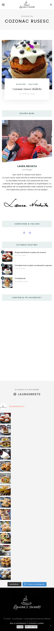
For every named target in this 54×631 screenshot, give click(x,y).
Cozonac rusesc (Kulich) (27, 89)
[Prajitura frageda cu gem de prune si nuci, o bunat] (5, 562)
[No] (50, 625)
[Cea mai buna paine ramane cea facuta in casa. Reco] (5, 502)
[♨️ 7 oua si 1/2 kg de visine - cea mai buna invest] (5, 442)
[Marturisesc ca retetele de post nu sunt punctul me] (5, 574)
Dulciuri (33, 84)
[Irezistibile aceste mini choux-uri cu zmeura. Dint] (5, 478)
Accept (20, 627)
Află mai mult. (31, 627)
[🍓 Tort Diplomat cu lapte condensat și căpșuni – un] (5, 454)
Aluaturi (21, 84)
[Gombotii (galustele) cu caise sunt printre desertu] (5, 466)
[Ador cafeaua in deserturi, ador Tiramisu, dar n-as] (5, 430)
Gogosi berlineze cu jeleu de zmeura (30, 252)
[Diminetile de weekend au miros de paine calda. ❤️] (5, 526)
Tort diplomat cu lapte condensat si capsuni (33, 265)
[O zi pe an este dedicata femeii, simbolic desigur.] (5, 550)
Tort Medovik (20, 278)
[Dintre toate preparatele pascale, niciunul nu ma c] (5, 514)
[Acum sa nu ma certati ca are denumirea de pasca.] (5, 490)
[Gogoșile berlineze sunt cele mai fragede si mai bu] (5, 418)
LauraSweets (29, 394)
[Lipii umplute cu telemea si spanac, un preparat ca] (5, 538)
